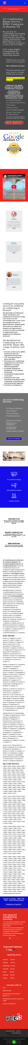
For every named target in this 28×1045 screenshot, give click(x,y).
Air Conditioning (16, 1033)
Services (18, 1031)
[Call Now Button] (14, 1042)
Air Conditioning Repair (14, 100)
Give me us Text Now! (14, 438)
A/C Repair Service (12, 114)
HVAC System (10, 105)
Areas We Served (10, 1031)
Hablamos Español (13, 904)
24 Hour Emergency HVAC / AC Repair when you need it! (15, 117)
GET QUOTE (14, 122)
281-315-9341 (17, 45)
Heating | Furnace (12, 107)
